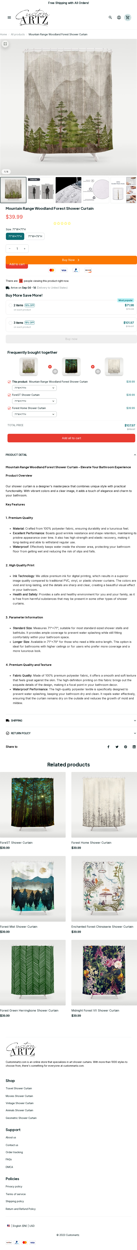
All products (18, 34)
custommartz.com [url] (73, 1065)
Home (3, 34)
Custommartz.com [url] (16, 1061)
